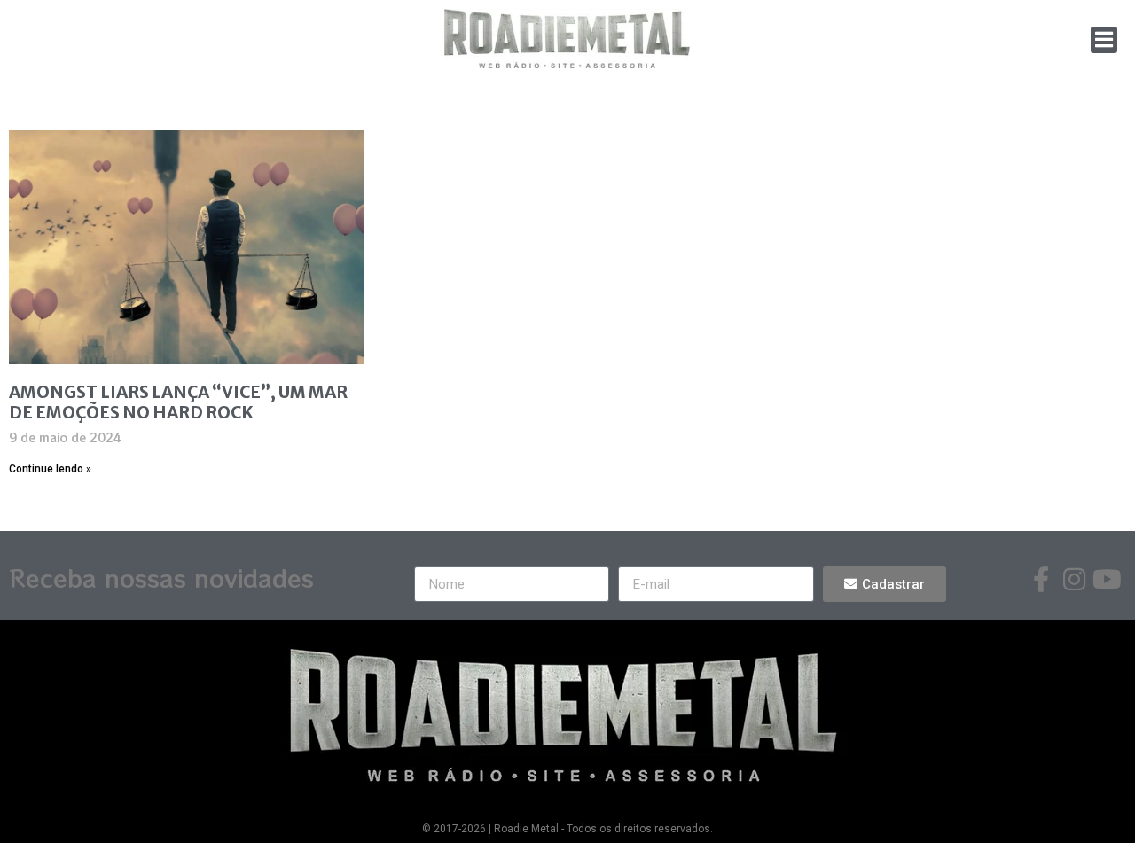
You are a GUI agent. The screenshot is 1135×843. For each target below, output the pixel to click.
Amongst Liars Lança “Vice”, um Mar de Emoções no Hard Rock (178, 402)
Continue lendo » (50, 469)
